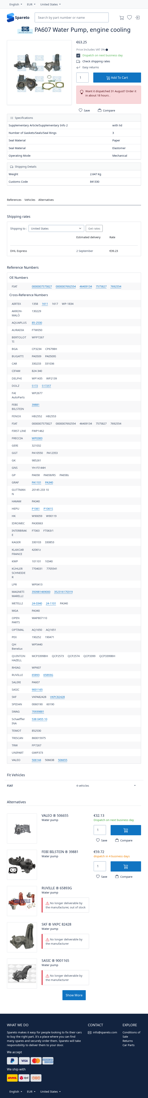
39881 (36, 404)
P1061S (48, 508)
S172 (35, 386)
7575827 (101, 286)
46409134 (86, 286)
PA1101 (36, 482)
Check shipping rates (96, 61)
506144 (36, 760)
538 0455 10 (39, 719)
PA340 (49, 482)
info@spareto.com (105, 1032)
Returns (128, 1041)
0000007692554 (66, 286)
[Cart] (122, 17)
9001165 (37, 689)
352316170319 (63, 592)
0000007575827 (42, 286)
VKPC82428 (57, 697)
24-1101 (51, 603)
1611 (45, 304)
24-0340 (37, 603)
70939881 (38, 711)
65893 (36, 675)
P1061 (36, 508)
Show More (74, 995)
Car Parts (129, 1045)
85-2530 (37, 322)
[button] (16, 4)
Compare (109, 110)
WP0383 (37, 438)
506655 (62, 760)
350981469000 (41, 592)
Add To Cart (119, 77)
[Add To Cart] (126, 830)
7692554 (115, 286)
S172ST (46, 386)
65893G (48, 675)
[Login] (137, 17)
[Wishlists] (129, 17)
